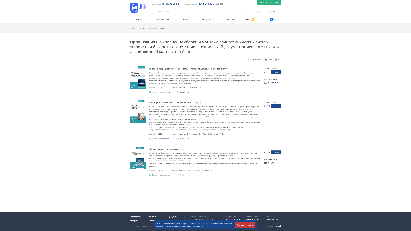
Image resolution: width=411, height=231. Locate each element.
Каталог (139, 19)
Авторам (186, 19)
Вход (262, 2)
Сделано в (273, 227)
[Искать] (246, 11)
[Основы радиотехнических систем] (138, 158)
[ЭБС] (271, 20)
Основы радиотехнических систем (166, 149)
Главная (133, 28)
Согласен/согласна (245, 225)
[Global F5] (250, 20)
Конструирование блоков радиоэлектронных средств (175, 102)
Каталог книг (135, 217)
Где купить (207, 19)
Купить (276, 72)
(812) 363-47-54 (207, 3)
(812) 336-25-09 (233, 219)
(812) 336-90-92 (170, 3)
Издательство (163, 19)
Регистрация (273, 2)
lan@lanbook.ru (274, 219)
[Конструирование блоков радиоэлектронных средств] (138, 111)
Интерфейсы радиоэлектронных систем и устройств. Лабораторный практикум (188, 68)
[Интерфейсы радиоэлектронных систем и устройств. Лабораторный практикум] (138, 77)
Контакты (230, 19)
